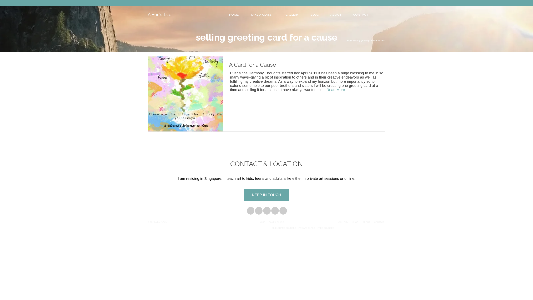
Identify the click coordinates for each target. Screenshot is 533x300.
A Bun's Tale (159, 14)
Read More (335, 90)
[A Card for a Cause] (185, 94)
